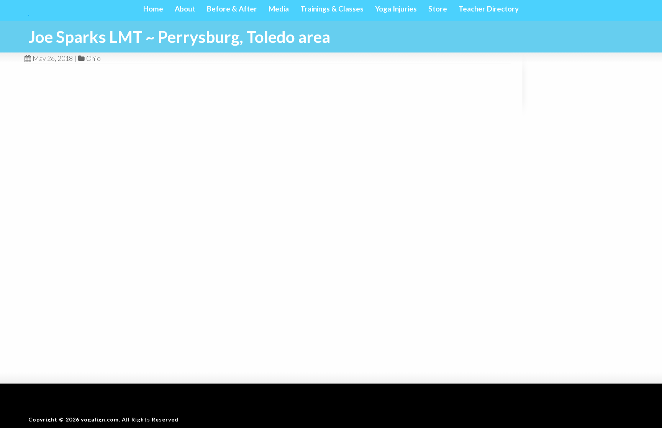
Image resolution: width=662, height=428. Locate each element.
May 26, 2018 (53, 58)
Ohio (93, 58)
